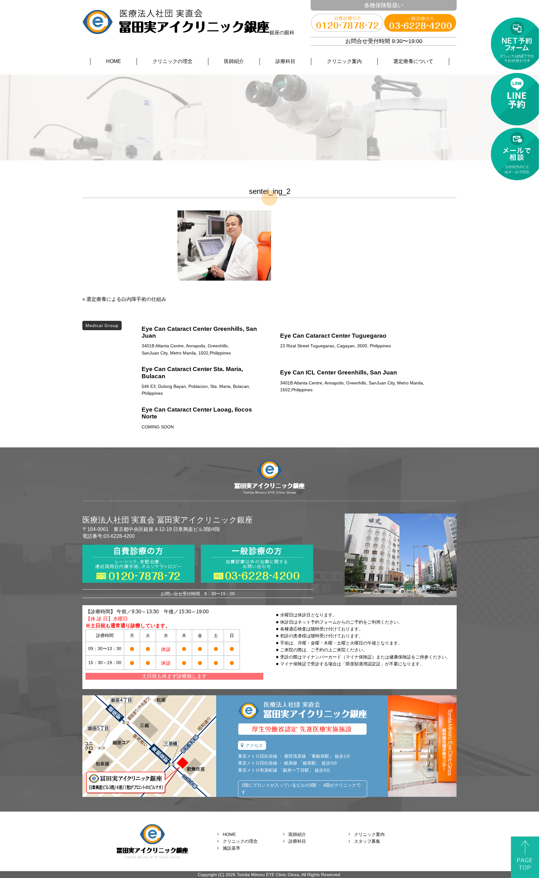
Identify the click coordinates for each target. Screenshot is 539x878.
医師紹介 (234, 61)
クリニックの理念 (172, 61)
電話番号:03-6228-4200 (108, 536)
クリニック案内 (344, 61)
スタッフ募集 (367, 841)
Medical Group (102, 325)
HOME (113, 61)
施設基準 (231, 848)
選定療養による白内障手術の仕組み (126, 299)
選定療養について (413, 61)
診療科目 (285, 61)
